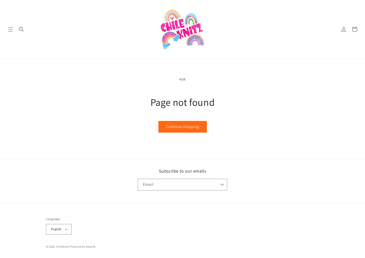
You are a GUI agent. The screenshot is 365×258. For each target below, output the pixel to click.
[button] (10, 29)
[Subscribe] (221, 184)
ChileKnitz (63, 246)
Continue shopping (182, 126)
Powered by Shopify (83, 246)
